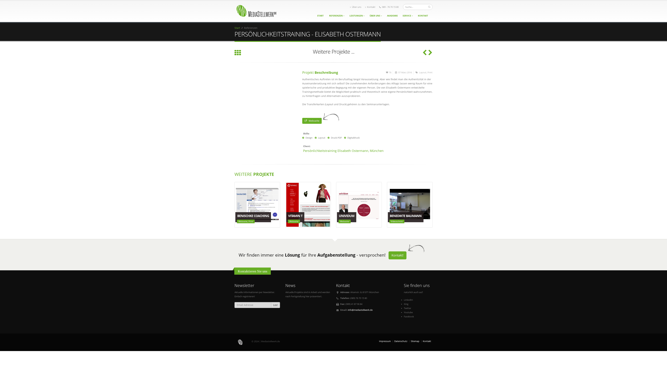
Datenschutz (400, 341)
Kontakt (371, 7)
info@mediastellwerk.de (360, 310)
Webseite (314, 120)
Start (320, 15)
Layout (422, 72)
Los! (275, 305)
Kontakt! (398, 255)
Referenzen (336, 15)
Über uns (356, 7)
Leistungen (356, 15)
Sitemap (415, 341)
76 (390, 72)
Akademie (392, 15)
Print (430, 72)
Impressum (385, 341)
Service (407, 15)
